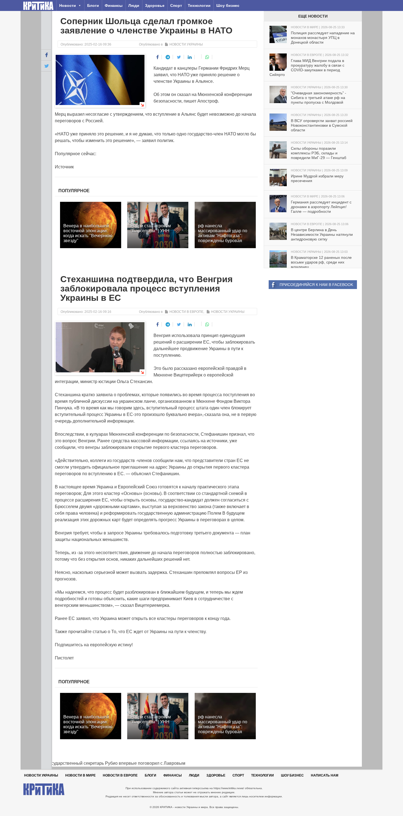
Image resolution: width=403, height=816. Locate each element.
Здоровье (154, 5)
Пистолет (64, 658)
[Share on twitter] (179, 57)
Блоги (93, 5)
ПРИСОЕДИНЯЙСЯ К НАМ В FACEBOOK (316, 284)
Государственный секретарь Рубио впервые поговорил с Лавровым (113, 763)
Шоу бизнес (227, 5)
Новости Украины (186, 44)
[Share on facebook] (158, 57)
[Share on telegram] (168, 57)
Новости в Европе (186, 312)
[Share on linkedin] (190, 57)
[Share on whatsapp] (207, 57)
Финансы (114, 5)
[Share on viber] (199, 56)
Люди (133, 5)
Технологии (199, 5)
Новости (67, 5)
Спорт (176, 5)
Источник (64, 167)
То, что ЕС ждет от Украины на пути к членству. (158, 631)
